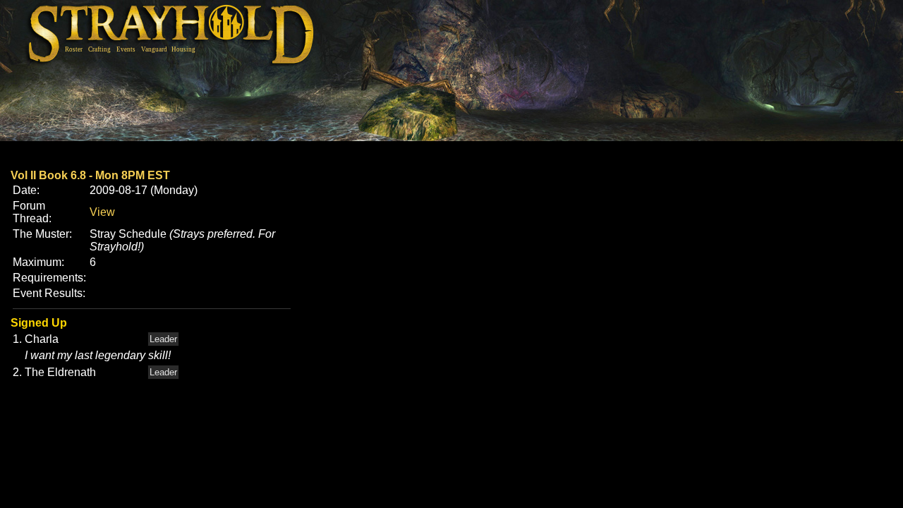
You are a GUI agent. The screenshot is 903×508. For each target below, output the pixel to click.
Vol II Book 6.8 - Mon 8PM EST (90, 175)
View (102, 212)
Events (125, 49)
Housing (183, 49)
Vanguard (154, 49)
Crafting (99, 49)
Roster (74, 49)
